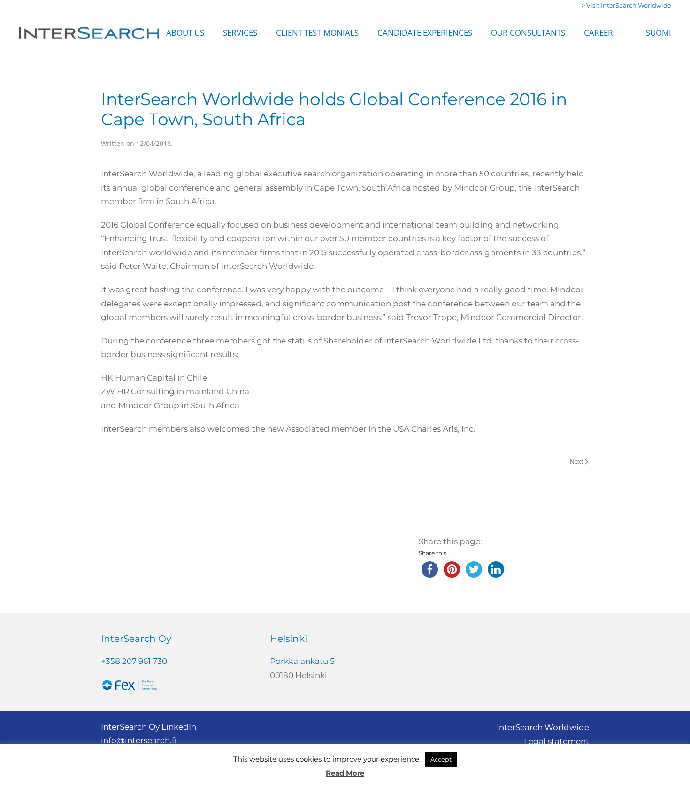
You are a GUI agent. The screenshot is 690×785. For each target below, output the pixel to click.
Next (576, 461)
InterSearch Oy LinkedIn (148, 727)
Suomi (658, 32)
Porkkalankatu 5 (302, 661)
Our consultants (528, 32)
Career (598, 32)
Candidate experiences (424, 32)
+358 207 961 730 (134, 661)
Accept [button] (441, 759)
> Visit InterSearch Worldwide (626, 5)
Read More (345, 773)
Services (240, 32)
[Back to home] (89, 32)
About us (185, 32)
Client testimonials (317, 32)
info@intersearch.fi (138, 740)
